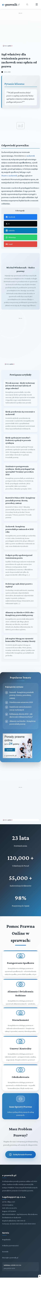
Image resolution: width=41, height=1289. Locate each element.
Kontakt (5, 1252)
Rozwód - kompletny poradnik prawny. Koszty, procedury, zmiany (21, 695)
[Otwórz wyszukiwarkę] (27, 4)
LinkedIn (11, 230)
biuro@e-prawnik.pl (10, 1258)
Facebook (11, 217)
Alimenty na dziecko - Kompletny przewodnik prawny (22, 722)
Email (10, 244)
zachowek (30, 156)
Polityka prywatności (10, 1245)
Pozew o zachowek (9, 176)
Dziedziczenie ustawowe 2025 (21, 702)
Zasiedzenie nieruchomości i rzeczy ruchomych (20, 708)
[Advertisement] (20, 29)
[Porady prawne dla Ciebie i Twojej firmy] (17, 757)
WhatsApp (12, 237)
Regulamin (6, 1239)
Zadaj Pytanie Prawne (22, 1154)
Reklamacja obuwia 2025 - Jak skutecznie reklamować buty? (21, 715)
